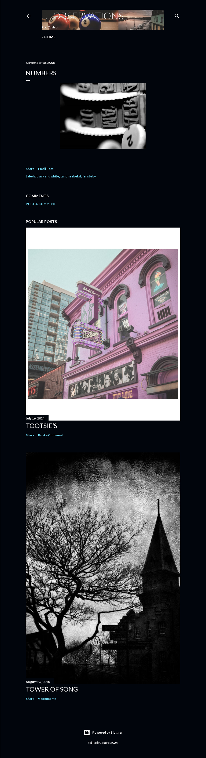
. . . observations (83, 15)
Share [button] (30, 169)
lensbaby (89, 176)
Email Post (46, 169)
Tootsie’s (41, 425)
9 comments (47, 699)
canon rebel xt (70, 176)
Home (50, 37)
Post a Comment (41, 204)
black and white (47, 176)
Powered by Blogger (107, 732)
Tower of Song (52, 689)
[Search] (177, 15)
